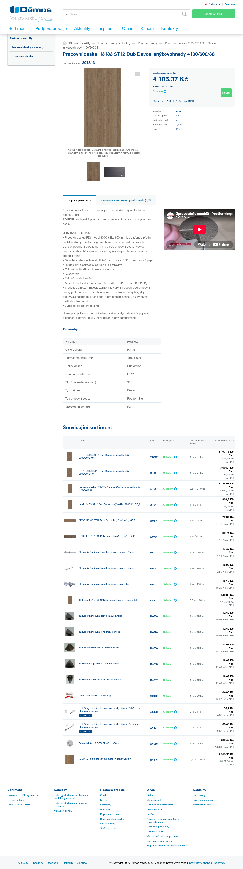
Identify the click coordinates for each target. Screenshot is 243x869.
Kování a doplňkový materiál (23, 795)
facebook (53, 862)
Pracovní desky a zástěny (28, 47)
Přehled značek (155, 831)
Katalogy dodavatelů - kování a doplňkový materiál (71, 797)
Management (154, 799)
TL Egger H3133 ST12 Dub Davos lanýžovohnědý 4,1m (109, 599)
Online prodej (107, 823)
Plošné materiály (20, 38)
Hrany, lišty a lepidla (19, 804)
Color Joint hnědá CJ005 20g (95, 695)
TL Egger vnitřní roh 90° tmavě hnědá (99, 647)
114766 (154, 616)
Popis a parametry (79, 200)
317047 (154, 504)
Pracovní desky (23, 55)
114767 (154, 679)
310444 (154, 520)
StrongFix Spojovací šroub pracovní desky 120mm (106, 552)
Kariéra (150, 814)
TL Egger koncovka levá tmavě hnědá (99, 631)
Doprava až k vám (110, 814)
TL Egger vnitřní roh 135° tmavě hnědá (100, 679)
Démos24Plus (214, 13)
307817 (154, 488)
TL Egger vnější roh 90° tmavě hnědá (99, 663)
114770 (154, 632)
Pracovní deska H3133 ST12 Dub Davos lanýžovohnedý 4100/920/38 (109, 488)
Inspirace (38, 862)
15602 (153, 552)
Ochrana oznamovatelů (159, 840)
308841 (154, 600)
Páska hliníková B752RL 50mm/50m (99, 743)
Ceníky (104, 795)
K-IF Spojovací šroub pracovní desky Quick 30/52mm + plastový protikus (109, 709)
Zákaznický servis (203, 799)
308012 (154, 456)
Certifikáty (105, 804)
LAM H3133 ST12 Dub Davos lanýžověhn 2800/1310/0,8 (109, 504)
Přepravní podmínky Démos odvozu (166, 845)
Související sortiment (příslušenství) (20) (126, 200)
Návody (104, 799)
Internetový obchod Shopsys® (207, 862)
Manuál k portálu (63, 810)
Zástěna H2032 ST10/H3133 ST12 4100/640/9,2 (105, 759)
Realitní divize (154, 809)
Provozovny (199, 795)
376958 (154, 743)
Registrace (230, 4)
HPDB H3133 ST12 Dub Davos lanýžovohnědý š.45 (107, 536)
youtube (82, 862)
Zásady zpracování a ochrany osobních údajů (163, 820)
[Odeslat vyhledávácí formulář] (184, 14)
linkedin (68, 862)
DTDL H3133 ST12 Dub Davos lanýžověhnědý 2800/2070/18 (104, 456)
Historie (151, 795)
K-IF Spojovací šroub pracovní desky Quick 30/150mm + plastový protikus (110, 725)
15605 (153, 568)
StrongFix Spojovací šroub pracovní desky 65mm (106, 583)
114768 (154, 648)
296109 (154, 695)
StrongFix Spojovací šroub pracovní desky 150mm (106, 568)
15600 (153, 584)
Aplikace (105, 809)
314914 (154, 472)
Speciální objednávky (112, 818)
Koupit (226, 92)
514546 (154, 759)
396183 (154, 711)
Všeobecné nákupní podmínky (163, 836)
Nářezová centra (202, 804)
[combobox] (212, 4)
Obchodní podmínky (158, 826)
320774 (154, 536)
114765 (154, 664)
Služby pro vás (108, 828)
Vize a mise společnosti (160, 804)
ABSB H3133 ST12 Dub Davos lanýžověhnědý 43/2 (107, 520)
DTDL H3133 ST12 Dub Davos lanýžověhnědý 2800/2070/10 (104, 472)
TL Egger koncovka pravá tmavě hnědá (100, 615)
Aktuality (23, 862)
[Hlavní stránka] (66, 43)
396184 (154, 727)
